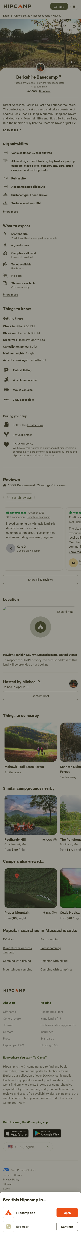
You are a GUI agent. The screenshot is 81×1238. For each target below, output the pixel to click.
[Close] (40, 619)
